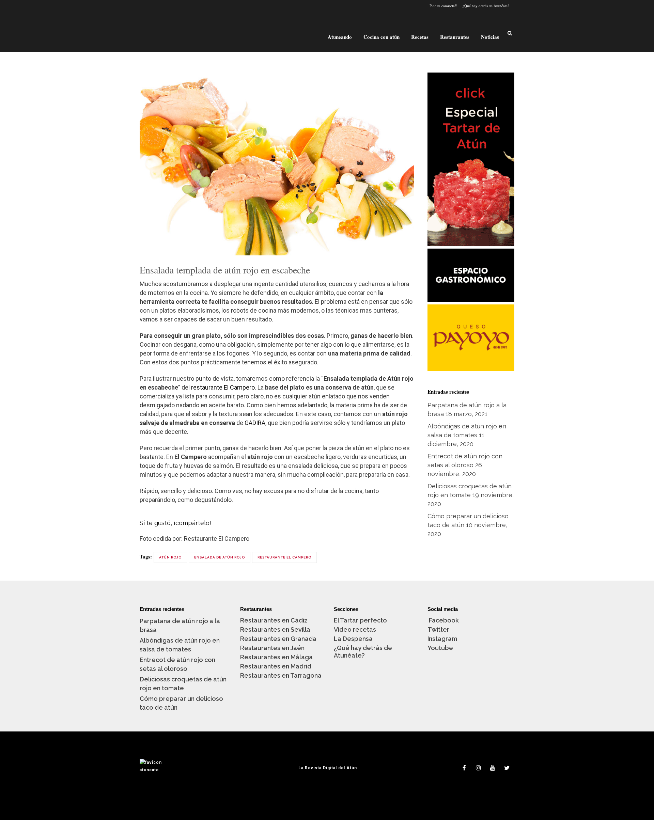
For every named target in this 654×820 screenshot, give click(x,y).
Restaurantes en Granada (278, 638)
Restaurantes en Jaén (272, 647)
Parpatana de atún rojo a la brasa (180, 625)
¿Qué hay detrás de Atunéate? (486, 5)
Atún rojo (170, 557)
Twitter (438, 629)
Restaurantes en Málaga (276, 657)
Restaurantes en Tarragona (281, 675)
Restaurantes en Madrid (275, 666)
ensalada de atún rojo (219, 557)
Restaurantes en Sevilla (275, 629)
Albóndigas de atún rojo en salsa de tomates (180, 645)
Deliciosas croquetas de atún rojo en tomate (183, 684)
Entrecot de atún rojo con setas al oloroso (177, 664)
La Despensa (353, 638)
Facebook (443, 620)
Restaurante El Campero (284, 557)
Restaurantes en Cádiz (274, 620)
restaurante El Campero (223, 387)
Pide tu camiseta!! (443, 5)
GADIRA (255, 422)
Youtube (440, 647)
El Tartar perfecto (360, 620)
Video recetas (355, 629)
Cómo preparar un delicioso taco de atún (181, 703)
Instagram (442, 638)
